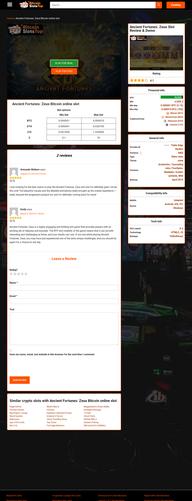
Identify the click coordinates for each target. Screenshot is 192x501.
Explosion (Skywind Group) (59, 413)
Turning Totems (17, 410)
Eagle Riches (15, 407)
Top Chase (51, 422)
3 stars (18, 274)
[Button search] (159, 5)
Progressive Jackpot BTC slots (66, 495)
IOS (176, 204)
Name (14, 282)
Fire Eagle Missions (55, 425)
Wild (180, 175)
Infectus (50, 410)
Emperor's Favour (55, 416)
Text (12, 309)
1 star (11, 274)
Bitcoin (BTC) (176, 113)
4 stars (22, 274)
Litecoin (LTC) (176, 124)
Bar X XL (14, 425)
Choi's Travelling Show (57, 419)
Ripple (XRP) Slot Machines (156, 495)
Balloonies (14, 419)
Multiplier (169, 172)
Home (10, 18)
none (180, 160)
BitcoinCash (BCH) (174, 117)
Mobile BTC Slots (14, 495)
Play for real (64, 63)
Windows (178, 208)
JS (181, 232)
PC (181, 204)
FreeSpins (177, 168)
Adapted (178, 200)
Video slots (177, 156)
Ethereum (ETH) (175, 121)
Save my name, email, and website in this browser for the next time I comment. (52, 354)
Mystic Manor (53, 407)
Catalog (175, 4)
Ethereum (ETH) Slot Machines (112, 495)
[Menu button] (10, 4)
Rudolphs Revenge (92, 410)
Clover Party (89, 416)
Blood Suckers (16, 416)
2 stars (15, 274)
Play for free (64, 71)
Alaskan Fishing (91, 422)
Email (13, 296)
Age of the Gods (17, 422)
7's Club (87, 413)
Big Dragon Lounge (18, 413)
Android (169, 204)
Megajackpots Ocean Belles (96, 407)
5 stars (26, 274)
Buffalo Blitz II (90, 419)
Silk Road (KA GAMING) (95, 425)
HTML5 (175, 232)
